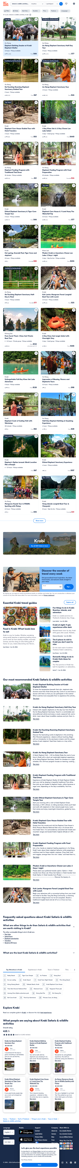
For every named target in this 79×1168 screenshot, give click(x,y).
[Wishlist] (66, 4)
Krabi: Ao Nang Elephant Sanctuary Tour (13, 1042)
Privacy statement (49, 595)
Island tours (9, 936)
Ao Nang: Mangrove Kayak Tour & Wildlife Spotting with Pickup (64, 1081)
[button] (20, 36)
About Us (54, 1131)
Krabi (24, 1012)
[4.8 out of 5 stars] (9, 1034)
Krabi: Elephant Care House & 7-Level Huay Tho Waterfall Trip (39, 1081)
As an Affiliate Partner (66, 1137)
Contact (37, 1131)
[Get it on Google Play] (26, 1132)
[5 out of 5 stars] (14, 1045)
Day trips (8, 934)
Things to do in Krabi (39, 1119)
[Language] (74, 3)
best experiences (46, 1012)
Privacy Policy (39, 1137)
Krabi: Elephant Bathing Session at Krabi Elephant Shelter (38, 1043)
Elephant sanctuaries (12, 938)
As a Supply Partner (65, 1131)
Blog (52, 1137)
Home (5, 1119)
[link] (20, 36)
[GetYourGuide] (5, 4)
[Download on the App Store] (26, 1139)
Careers (53, 1134)
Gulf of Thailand (23, 1119)
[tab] (14, 969)
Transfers (8, 941)
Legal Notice (38, 1134)
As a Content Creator (66, 1134)
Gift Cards (54, 1143)
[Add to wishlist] (36, 19)
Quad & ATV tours (11, 943)
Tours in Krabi (52, 1119)
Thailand (12, 1119)
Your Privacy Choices (41, 1140)
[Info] (30, 14)
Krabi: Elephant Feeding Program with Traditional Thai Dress (63, 1043)
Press (53, 1140)
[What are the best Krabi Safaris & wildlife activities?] (74, 953)
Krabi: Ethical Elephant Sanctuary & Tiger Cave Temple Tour (13, 1081)
